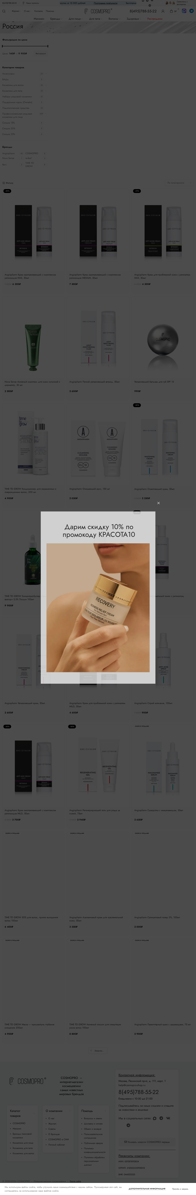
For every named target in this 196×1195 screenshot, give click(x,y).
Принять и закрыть (180, 1188)
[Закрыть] (158, 503)
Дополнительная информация (147, 1188)
